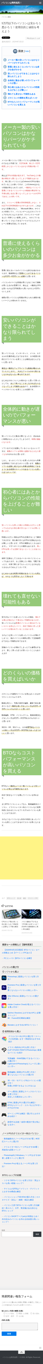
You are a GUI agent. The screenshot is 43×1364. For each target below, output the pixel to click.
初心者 (19, 898)
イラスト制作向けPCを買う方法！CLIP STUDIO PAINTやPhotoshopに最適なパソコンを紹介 (24, 1050)
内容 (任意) (6, 1320)
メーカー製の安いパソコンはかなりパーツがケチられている (23, 61)
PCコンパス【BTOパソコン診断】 (18, 958)
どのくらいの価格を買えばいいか (22, 97)
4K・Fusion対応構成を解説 (19, 1018)
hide (27, 51)
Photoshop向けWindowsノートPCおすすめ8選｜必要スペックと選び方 (21, 1156)
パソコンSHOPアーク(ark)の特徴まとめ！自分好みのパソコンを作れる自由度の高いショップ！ (20, 1219)
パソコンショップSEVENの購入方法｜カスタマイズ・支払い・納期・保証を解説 (21, 1198)
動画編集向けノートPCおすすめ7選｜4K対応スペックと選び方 (21, 1140)
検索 (3, 1230)
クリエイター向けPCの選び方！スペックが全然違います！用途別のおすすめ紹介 (24, 1039)
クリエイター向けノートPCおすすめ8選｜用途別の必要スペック (20, 1148)
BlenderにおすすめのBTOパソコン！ (23, 1025)
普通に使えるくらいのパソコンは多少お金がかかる (23, 68)
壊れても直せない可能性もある (22, 93)
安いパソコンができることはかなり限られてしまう (23, 75)
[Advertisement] (21, 857)
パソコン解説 (6, 17)
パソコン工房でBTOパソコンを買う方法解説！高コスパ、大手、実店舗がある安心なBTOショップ (20, 1208)
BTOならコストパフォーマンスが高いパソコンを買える (24, 103)
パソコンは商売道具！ (11, 3)
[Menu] (40, 3)
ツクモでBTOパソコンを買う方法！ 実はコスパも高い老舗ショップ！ (21, 1181)
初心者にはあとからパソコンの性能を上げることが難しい (23, 88)
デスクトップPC (33, 898)
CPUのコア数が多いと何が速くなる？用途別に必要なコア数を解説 (10, 924)
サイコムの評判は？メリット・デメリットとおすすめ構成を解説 (20, 1190)
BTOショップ (11, 898)
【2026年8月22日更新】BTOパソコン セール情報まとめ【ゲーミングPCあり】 (20, 951)
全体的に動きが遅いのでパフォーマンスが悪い (23, 81)
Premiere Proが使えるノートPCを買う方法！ (20, 1164)
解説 (24, 898)
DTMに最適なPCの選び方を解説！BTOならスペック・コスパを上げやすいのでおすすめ (24, 1105)
